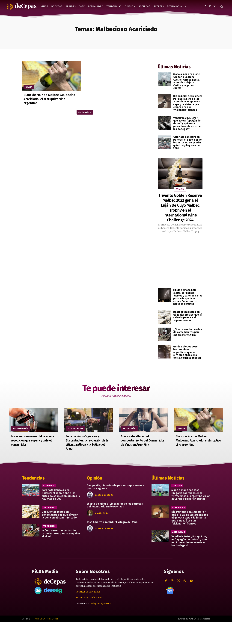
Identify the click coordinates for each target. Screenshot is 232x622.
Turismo (177, 486)
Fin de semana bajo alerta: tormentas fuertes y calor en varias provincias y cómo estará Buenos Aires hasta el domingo (187, 296)
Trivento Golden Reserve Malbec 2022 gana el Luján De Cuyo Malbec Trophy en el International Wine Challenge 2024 (180, 207)
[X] (214, 6)
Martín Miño (102, 513)
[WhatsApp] (184, 580)
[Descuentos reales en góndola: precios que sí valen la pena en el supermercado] (164, 317)
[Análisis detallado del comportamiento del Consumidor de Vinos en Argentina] (143, 420)
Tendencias (49, 507)
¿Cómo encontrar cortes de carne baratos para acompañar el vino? (187, 332)
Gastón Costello (104, 495)
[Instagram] (210, 6)
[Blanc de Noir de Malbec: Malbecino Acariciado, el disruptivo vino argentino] (51, 76)
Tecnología (20, 428)
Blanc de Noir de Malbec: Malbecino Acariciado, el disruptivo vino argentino (49, 99)
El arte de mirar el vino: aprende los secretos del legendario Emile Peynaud (115, 505)
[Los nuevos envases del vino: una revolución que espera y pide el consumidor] (33, 420)
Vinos (29, 87)
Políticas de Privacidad (88, 591)
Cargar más (83, 112)
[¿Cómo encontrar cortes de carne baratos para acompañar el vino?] (164, 334)
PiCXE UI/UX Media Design (46, 619)
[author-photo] (90, 495)
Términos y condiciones (89, 597)
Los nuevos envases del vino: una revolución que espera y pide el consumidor (32, 440)
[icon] (170, 590)
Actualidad (75, 428)
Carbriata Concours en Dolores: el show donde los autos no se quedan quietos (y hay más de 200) (187, 142)
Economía (129, 428)
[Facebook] (205, 6)
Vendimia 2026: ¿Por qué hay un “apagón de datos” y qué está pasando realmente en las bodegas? (187, 123)
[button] (221, 6)
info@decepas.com (100, 603)
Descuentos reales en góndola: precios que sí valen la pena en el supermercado (187, 316)
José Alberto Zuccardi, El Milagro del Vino (112, 522)
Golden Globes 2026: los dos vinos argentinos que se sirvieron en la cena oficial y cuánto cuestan (187, 352)
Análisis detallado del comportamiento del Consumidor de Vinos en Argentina (142, 440)
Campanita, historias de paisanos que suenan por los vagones (115, 487)
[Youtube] (191, 580)
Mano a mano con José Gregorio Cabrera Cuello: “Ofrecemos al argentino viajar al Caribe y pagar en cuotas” (186, 81)
